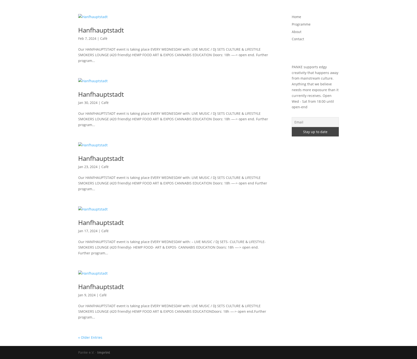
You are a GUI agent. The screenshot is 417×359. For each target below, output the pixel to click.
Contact (314, 10)
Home (255, 10)
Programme (275, 10)
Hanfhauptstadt (101, 30)
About (297, 10)
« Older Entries (90, 337)
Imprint (103, 352)
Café (103, 38)
